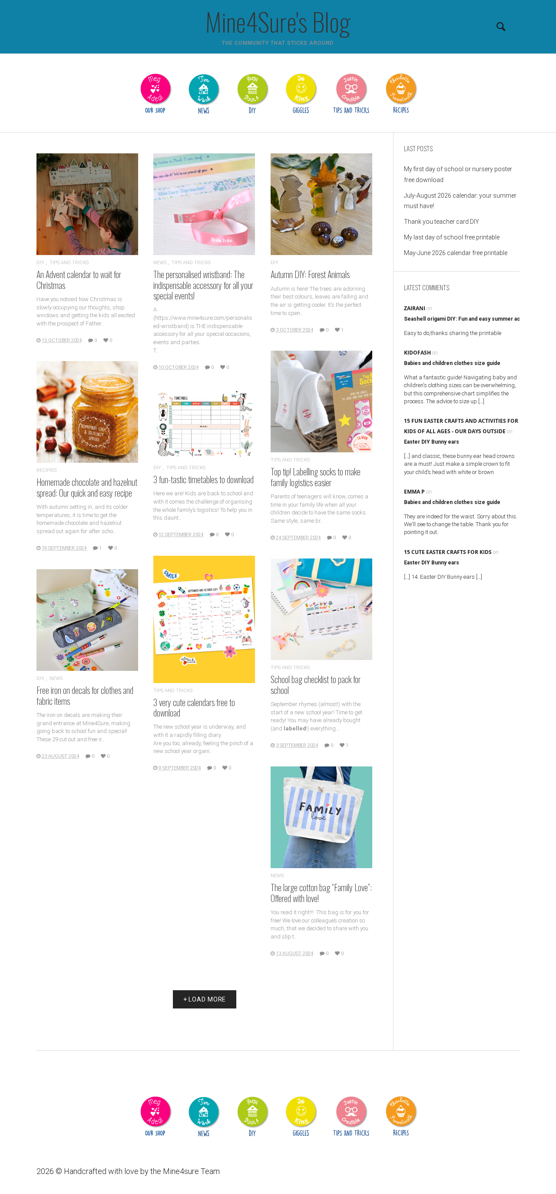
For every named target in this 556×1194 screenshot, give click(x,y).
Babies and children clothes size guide (452, 363)
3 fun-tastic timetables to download (203, 479)
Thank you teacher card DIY (441, 221)
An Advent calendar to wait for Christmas (78, 279)
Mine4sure (181, 1171)
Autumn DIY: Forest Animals (310, 274)
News (159, 262)
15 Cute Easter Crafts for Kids (448, 552)
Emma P (414, 491)
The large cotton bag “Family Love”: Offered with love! (321, 892)
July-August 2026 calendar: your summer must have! (460, 200)
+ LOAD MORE (204, 999)
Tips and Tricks (69, 262)
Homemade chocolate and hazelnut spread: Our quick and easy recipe (86, 487)
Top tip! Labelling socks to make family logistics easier (316, 476)
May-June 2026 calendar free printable (455, 252)
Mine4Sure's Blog (277, 21)
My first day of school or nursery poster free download (458, 174)
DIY (40, 262)
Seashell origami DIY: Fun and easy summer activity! (468, 319)
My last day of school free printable (452, 237)
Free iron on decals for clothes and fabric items (84, 695)
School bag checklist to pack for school (316, 684)
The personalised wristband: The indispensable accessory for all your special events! (203, 285)
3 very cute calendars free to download (194, 707)
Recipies (46, 470)
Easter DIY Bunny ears (431, 442)
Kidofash (417, 352)
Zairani (414, 308)
